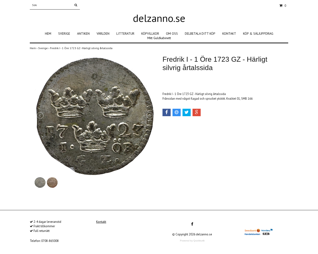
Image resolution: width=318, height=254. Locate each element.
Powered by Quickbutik (192, 240)
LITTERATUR (125, 33)
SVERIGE (64, 33)
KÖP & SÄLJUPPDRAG (258, 33)
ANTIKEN (83, 33)
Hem (34, 48)
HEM (48, 33)
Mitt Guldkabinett (159, 38)
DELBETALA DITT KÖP (200, 33)
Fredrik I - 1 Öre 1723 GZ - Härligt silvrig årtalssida (81, 48)
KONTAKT (229, 33)
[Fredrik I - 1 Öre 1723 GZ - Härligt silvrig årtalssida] (95, 115)
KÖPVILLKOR (150, 33)
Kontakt (101, 222)
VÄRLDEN (103, 33)
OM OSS (172, 33)
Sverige (44, 48)
